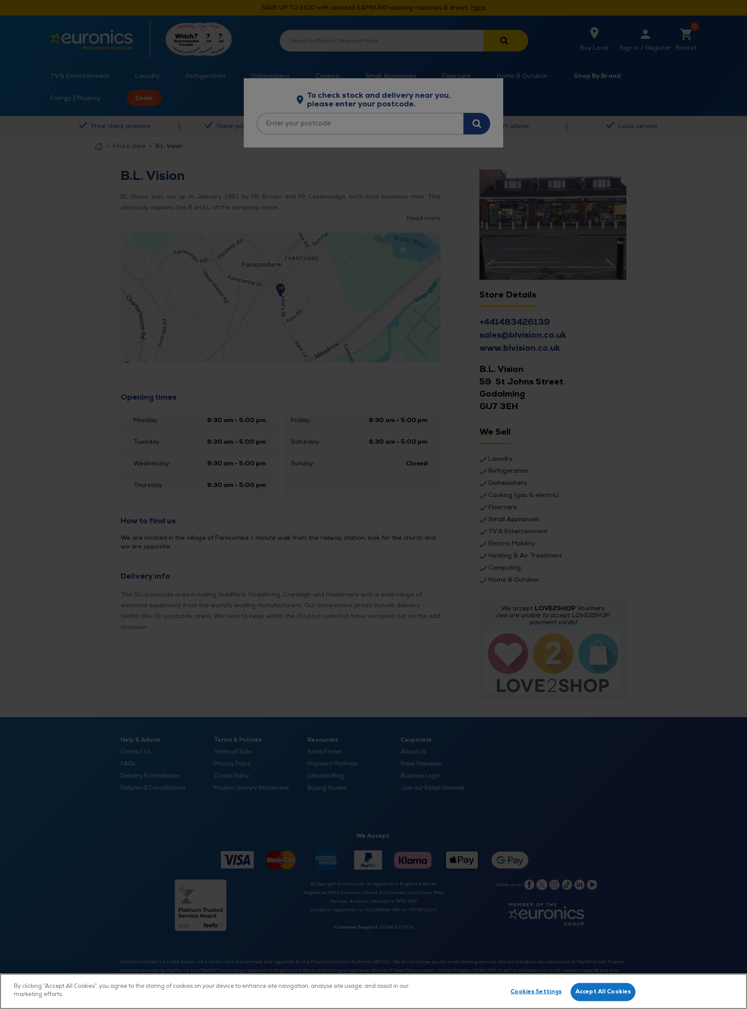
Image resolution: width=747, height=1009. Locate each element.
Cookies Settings (536, 991)
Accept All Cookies (603, 991)
